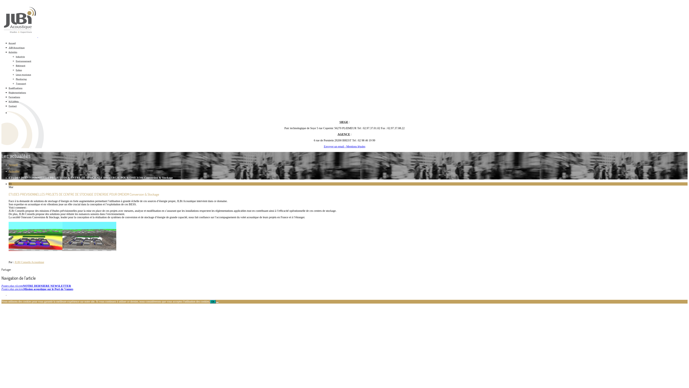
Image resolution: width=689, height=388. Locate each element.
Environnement (23, 61)
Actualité (14, 171)
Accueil (12, 43)
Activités (13, 52)
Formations (14, 97)
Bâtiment (20, 65)
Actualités (14, 101)
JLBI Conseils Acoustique (29, 262)
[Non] (217, 302)
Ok (212, 301)
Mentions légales (355, 146)
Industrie (20, 56)
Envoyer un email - (335, 146)
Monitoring (21, 79)
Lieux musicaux (23, 74)
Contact (13, 106)
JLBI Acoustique (17, 47)
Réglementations (17, 92)
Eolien (19, 70)
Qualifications (15, 88)
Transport (21, 83)
